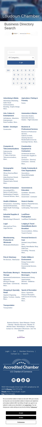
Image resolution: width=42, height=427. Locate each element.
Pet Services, (7, 259)
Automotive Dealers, (27, 116)
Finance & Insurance (11, 188)
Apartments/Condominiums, (12, 277)
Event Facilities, (8, 122)
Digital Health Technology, (11, 208)
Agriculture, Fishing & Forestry (29, 99)
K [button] (29, 75)
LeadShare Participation (26, 216)
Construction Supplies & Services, (28, 156)
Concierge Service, (27, 142)
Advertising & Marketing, (10, 100)
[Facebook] (18, 382)
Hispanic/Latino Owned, (10, 181)
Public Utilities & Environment (27, 258)
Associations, (25, 173)
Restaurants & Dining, (28, 277)
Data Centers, (7, 153)
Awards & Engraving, (9, 295)
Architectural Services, (28, 153)
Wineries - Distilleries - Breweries (28, 282)
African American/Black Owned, (10, 174)
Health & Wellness (10, 201)
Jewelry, (17, 297)
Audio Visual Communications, (8, 103)
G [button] (14, 75)
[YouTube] (23, 382)
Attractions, (15, 118)
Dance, (23, 292)
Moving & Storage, (9, 281)
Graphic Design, (15, 106)
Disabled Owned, (8, 179)
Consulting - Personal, (28, 250)
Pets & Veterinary (9, 257)
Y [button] (21, 87)
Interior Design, (26, 205)
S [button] (13, 83)
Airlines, (35, 231)
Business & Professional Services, (28, 132)
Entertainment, (8, 120)
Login (7, 351)
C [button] (21, 70)
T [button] (17, 83)
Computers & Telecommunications (11, 147)
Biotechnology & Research (11, 219)
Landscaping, (25, 208)
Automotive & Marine (29, 113)
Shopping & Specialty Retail (11, 291)
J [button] (25, 75)
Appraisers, (6, 279)
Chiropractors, (7, 203)
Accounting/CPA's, (9, 190)
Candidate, (24, 192)
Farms (23, 103)
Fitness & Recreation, (28, 294)
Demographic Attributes (8, 169)
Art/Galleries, (7, 118)
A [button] (13, 70)
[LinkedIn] (14, 382)
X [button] (33, 83)
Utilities (23, 268)
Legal (5, 224)
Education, (32, 192)
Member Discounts (20, 324)
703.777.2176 (17, 389)
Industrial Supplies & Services (11, 216)
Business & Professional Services (29, 128)
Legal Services (8, 228)
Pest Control (34, 208)
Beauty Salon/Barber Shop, (29, 246)
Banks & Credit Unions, (10, 192)
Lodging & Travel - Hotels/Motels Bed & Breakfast (29, 226)
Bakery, (5, 297)
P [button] (25, 79)
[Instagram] (28, 382)
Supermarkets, (26, 279)
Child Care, (24, 248)
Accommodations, (27, 231)
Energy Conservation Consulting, (27, 263)
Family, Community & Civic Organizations (29, 169)
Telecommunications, (9, 157)
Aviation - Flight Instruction (29, 120)
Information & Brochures (21, 328)
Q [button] (29, 79)
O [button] (21, 79)
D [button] (25, 70)
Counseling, (16, 203)
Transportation (8, 305)
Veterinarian (16, 259)
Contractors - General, (28, 161)
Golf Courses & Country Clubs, (28, 297)
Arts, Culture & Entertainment (8, 114)
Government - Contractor (29, 196)
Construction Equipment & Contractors (26, 148)
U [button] (21, 83)
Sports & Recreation (29, 290)
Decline (21, 417)
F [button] (33, 70)
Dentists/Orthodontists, (10, 205)
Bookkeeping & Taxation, (11, 194)
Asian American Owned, (10, 177)
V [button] (25, 83)
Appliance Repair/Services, (29, 203)
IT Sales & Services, (9, 155)
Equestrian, (30, 292)
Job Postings (30, 326)
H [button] (18, 75)
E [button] (29, 70)
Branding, (6, 106)
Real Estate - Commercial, (11, 283)
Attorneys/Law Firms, (10, 226)
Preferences (21, 422)
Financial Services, (9, 196)
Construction (7, 129)
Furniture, (12, 297)
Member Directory (26, 351)
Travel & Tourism (26, 233)
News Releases (24, 322)
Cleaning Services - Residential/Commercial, (29, 138)
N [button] (17, 79)
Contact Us (15, 354)
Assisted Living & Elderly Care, (29, 243)
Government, (25, 194)
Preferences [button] (34, 407)
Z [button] (25, 87)
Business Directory (13, 322)
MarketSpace (21, 326)
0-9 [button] (8, 70)
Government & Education (26, 189)
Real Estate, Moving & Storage (11, 274)
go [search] (22, 62)
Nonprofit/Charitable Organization (27, 176)
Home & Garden (27, 201)
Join (14, 351)
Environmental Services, (28, 266)
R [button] (33, 79)
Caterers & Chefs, (27, 135)
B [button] (17, 70)
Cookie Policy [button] (28, 405)
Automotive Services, (27, 118)
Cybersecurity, (7, 151)
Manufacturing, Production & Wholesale (9, 240)
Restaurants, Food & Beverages (29, 274)
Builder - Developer (10, 127)
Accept (21, 413)
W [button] (29, 83)
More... (5, 108)
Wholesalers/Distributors (10, 245)
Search (25, 354)
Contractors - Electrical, (28, 159)
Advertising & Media (10, 98)
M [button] (13, 79)
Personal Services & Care (29, 239)
